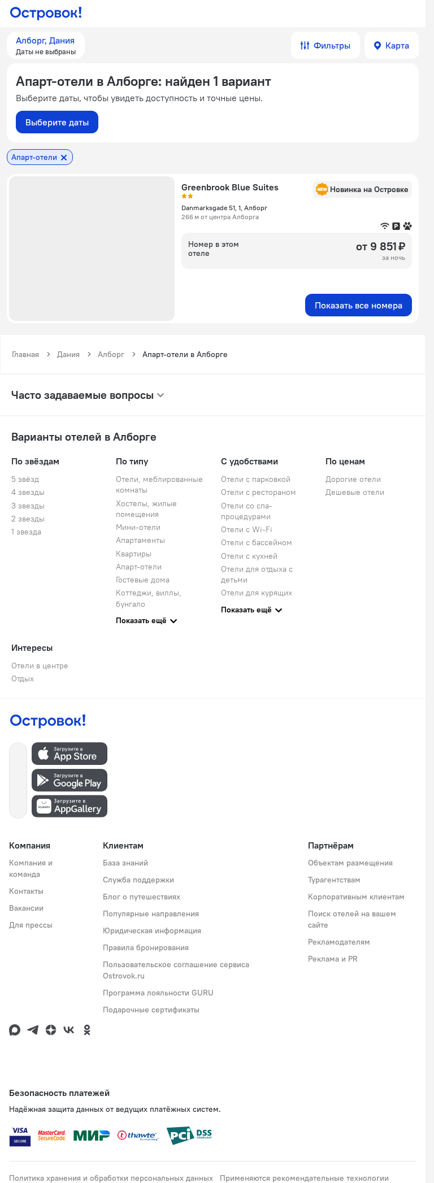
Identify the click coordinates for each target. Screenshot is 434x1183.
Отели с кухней (249, 556)
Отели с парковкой (255, 479)
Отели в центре (39, 665)
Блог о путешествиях (141, 896)
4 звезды (28, 492)
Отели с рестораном (258, 492)
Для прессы (31, 925)
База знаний (125, 863)
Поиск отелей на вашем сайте (352, 919)
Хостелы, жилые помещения (146, 508)
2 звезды (28, 519)
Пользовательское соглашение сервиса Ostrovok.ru (176, 970)
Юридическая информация (152, 930)
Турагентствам (334, 880)
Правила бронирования (146, 947)
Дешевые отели (355, 492)
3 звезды (28, 506)
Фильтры (332, 45)
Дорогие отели (353, 479)
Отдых (22, 678)
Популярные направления (151, 913)
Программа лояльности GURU (158, 993)
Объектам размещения (350, 863)
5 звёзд (25, 479)
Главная (25, 354)
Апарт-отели (139, 567)
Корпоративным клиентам (356, 896)
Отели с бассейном (256, 542)
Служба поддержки (138, 880)
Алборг (111, 354)
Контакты (26, 891)
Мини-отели (138, 527)
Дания (68, 354)
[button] (46, 45)
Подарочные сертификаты (151, 1009)
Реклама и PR (333, 959)
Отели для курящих (256, 593)
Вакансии (26, 908)
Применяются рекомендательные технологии (304, 1178)
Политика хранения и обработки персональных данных (111, 1178)
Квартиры (133, 554)
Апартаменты (140, 540)
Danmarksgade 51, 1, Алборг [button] (224, 207)
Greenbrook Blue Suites (230, 187)
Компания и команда (31, 868)
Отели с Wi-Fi (246, 529)
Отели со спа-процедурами (246, 511)
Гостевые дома (143, 580)
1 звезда (26, 532)
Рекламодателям (339, 942)
